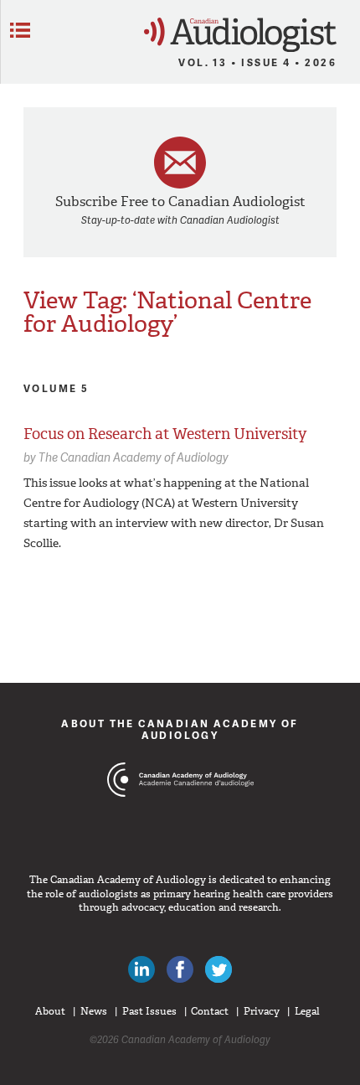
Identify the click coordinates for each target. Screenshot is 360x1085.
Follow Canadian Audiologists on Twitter (218, 969)
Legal (307, 1011)
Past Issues (149, 1011)
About (50, 1011)
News (93, 1011)
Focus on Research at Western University (164, 434)
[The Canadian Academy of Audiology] (180, 811)
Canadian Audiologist (240, 35)
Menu (20, 30)
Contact (210, 1011)
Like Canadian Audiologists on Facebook (180, 969)
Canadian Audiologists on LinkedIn (141, 969)
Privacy (262, 1011)
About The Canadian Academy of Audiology (180, 729)
